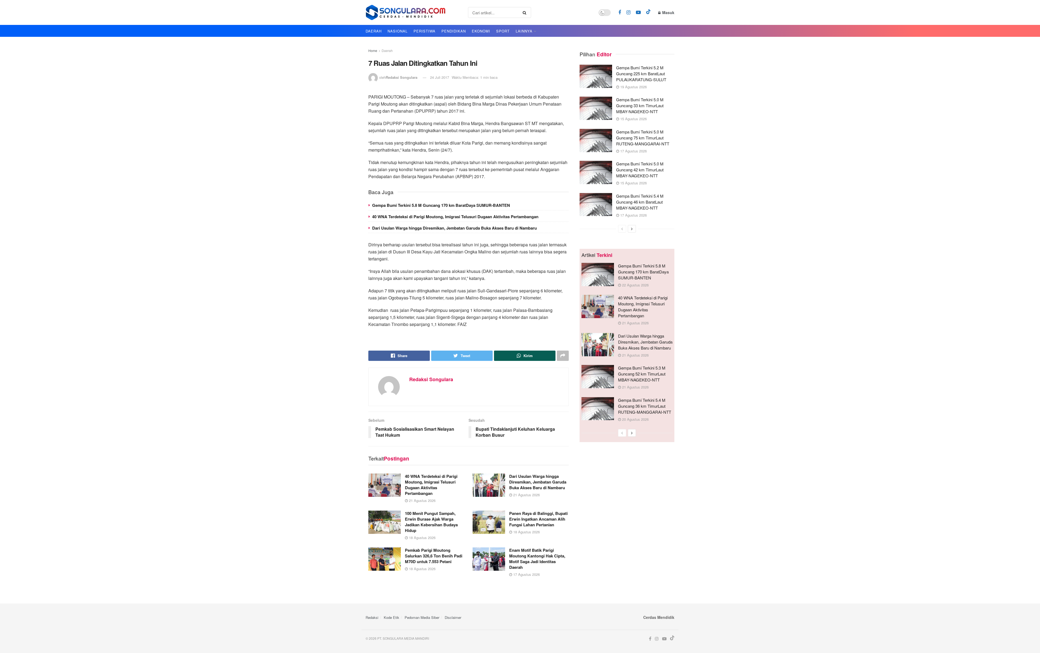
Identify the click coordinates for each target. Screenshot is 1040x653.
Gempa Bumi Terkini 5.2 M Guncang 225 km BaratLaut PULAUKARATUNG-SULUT (641, 73)
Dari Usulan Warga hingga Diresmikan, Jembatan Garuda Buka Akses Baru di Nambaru (454, 228)
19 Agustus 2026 (633, 86)
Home (372, 50)
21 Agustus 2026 (421, 500)
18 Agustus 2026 (421, 537)
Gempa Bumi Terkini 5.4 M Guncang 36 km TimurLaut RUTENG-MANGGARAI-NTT (644, 406)
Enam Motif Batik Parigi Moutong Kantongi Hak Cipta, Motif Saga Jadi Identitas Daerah (537, 558)
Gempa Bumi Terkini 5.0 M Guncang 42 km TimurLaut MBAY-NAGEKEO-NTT (640, 169)
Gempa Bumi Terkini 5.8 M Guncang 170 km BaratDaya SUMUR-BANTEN (441, 205)
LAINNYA (524, 31)
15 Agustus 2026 (633, 118)
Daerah (387, 50)
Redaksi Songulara (401, 77)
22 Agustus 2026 (635, 285)
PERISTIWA (424, 31)
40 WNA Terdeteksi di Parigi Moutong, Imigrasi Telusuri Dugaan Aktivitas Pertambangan (455, 217)
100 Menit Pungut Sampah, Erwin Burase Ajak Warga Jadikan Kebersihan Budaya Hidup (431, 521)
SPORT (503, 31)
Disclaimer (453, 617)
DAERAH (374, 31)
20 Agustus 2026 (635, 419)
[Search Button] (525, 12)
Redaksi (372, 617)
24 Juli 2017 (439, 77)
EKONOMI (481, 31)
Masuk (667, 12)
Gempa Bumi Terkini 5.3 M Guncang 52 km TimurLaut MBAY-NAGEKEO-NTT (641, 374)
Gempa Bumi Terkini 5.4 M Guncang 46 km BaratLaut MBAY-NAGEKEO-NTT (640, 202)
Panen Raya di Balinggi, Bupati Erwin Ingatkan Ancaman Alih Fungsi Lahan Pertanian (538, 519)
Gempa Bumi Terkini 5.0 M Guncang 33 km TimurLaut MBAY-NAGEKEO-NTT (640, 105)
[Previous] (622, 229)
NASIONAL (398, 31)
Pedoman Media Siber (422, 617)
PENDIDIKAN (453, 31)
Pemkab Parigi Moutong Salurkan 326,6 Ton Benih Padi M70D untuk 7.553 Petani (433, 555)
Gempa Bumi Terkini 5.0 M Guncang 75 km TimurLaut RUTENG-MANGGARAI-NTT (642, 137)
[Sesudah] (632, 229)
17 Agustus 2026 (526, 574)
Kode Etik (391, 617)
